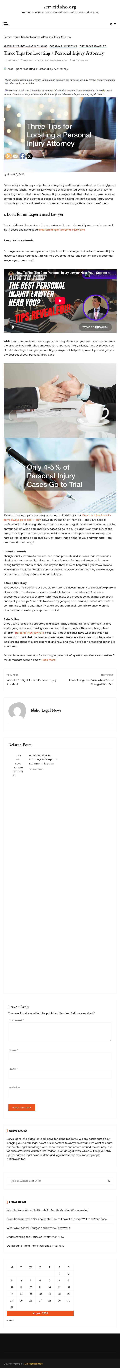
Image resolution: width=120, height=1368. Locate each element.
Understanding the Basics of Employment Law (35, 1237)
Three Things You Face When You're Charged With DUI (91, 682)
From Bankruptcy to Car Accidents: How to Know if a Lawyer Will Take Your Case (57, 1219)
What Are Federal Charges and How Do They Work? (39, 1228)
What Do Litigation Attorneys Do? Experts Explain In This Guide (43, 759)
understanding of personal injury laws (61, 230)
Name (13, 1050)
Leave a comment (81, 60)
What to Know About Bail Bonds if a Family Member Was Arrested (47, 1210)
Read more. (49, 660)
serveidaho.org (60, 6)
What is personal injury (93, 46)
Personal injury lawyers (63, 46)
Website (14, 1087)
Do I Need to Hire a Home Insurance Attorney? (36, 1246)
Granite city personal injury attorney (26, 46)
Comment (16, 1020)
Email (13, 1069)
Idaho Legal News (58, 60)
